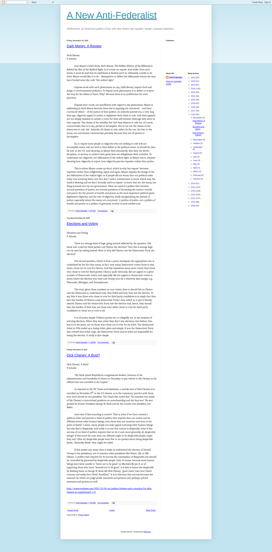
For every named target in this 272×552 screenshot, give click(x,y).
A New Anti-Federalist (112, 15)
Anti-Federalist (175, 77)
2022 (193, 92)
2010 (193, 202)
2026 (193, 78)
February (197, 175)
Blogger (147, 532)
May (195, 164)
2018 (193, 107)
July (195, 157)
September (198, 147)
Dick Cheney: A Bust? (83, 355)
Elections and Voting (82, 224)
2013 (193, 191)
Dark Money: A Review (84, 46)
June (195, 160)
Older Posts (151, 510)
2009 (193, 206)
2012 (193, 195)
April (195, 168)
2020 (193, 100)
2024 (193, 85)
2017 (193, 111)
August (196, 153)
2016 (193, 114)
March (196, 171)
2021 (193, 96)
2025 (193, 81)
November (198, 140)
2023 (193, 89)
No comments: (103, 342)
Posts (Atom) (83, 515)
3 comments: (103, 211)
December (198, 118)
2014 (193, 187)
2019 (193, 103)
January (197, 179)
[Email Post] (112, 211)
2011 (193, 198)
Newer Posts (73, 510)
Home (112, 510)
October (196, 143)
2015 (193, 183)
